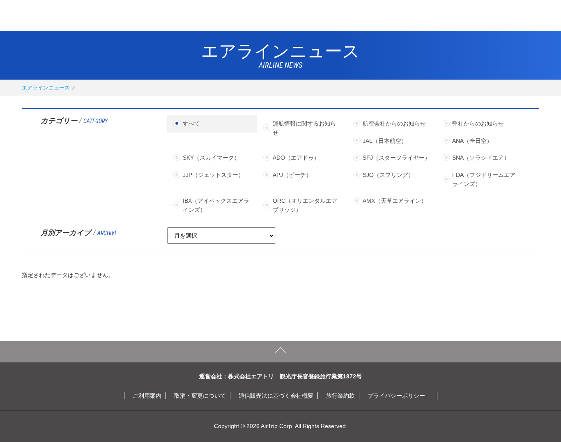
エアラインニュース (46, 88)
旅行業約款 (340, 395)
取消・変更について (200, 395)
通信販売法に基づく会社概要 (276, 395)
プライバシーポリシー (396, 395)
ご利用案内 (147, 395)
